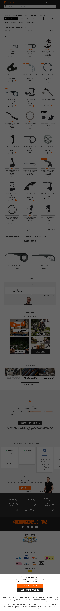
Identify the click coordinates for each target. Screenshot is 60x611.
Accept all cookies (29, 586)
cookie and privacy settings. (30, 581)
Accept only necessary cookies (30, 590)
